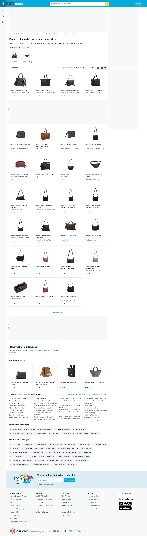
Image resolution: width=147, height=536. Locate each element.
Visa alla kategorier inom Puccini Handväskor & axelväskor (87, 394)
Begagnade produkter (18, 522)
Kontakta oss (67, 502)
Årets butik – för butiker (44, 506)
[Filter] (3, 28)
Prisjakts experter (16, 506)
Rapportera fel (58, 312)
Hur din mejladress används (45, 484)
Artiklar (13, 502)
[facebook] (58, 531)
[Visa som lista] (102, 67)
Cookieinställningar (95, 509)
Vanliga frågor (67, 499)
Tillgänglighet (67, 515)
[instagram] (54, 531)
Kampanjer (14, 518)
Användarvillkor (93, 496)
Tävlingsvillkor (93, 499)
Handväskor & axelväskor (46, 33)
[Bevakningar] (3, 22)
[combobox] (77, 4)
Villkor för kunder (42, 512)
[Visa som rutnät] (98, 67)
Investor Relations (68, 512)
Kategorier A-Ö (15, 515)
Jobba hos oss (67, 506)
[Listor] (3, 16)
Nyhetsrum (66, 509)
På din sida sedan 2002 (19, 499)
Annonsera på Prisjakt (44, 502)
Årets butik (14, 512)
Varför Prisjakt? (41, 496)
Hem (10, 33)
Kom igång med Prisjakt (18, 496)
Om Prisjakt (66, 496)
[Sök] (107, 4)
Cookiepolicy (92, 502)
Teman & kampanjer (17, 509)
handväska (45, 350)
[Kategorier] (3, 3)
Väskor (34, 33)
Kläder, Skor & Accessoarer (22, 33)
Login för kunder (42, 509)
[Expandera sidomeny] (3, 11)
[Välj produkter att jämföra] (88, 67)
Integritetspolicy (94, 506)
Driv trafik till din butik (44, 499)
